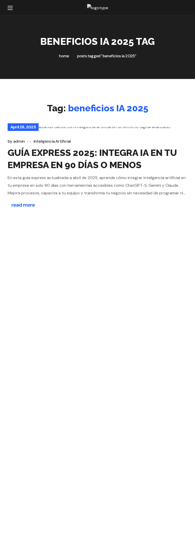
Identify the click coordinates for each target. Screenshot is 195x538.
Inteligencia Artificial (52, 141)
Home (64, 56)
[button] (184, 7)
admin (19, 141)
